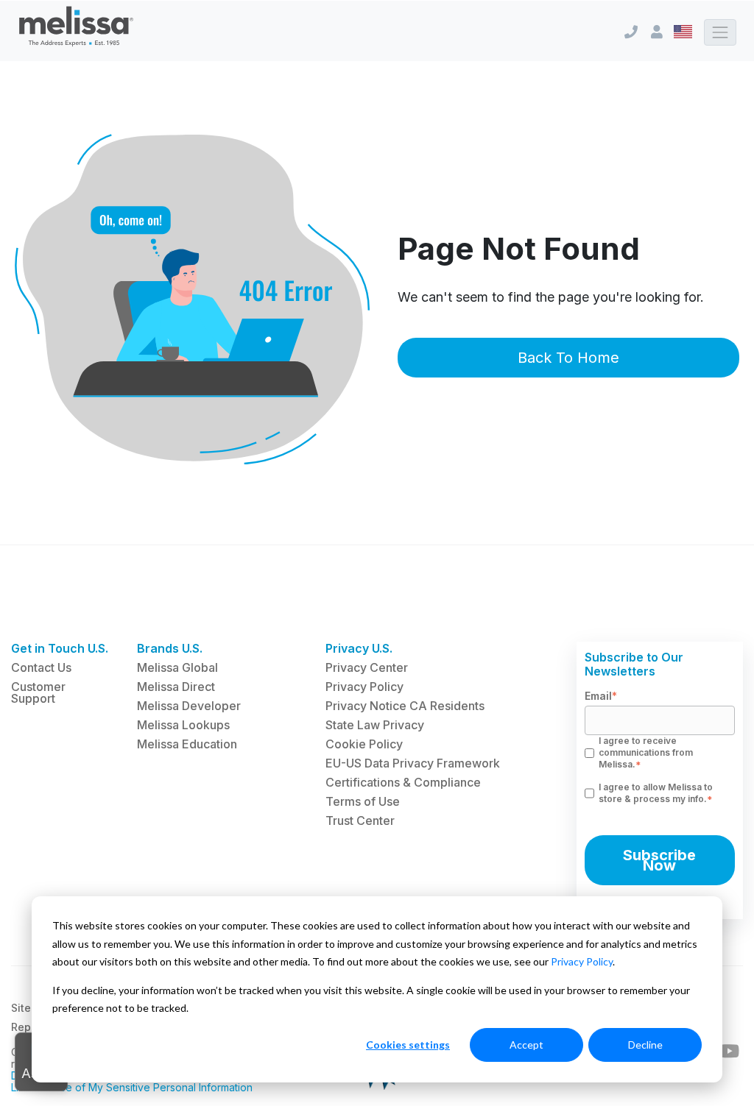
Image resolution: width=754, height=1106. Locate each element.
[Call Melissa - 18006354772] (631, 32)
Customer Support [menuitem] (38, 692)
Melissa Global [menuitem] (177, 667)
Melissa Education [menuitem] (187, 744)
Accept (526, 1044)
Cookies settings (408, 1044)
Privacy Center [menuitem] (366, 667)
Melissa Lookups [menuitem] (183, 724)
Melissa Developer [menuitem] (189, 705)
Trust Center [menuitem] (360, 820)
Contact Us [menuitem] (41, 667)
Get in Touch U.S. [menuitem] (59, 648)
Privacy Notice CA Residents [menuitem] (405, 705)
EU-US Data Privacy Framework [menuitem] (412, 763)
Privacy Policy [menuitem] (364, 686)
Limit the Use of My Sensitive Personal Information (132, 1087)
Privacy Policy (582, 961)
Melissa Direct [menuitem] (176, 686)
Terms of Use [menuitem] (362, 801)
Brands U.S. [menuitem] (169, 648)
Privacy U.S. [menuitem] (358, 648)
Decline (645, 1044)
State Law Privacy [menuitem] (374, 724)
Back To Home (568, 357)
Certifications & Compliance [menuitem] (403, 782)
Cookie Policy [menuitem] (364, 744)
